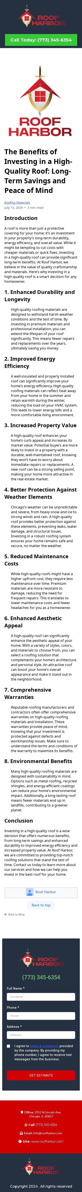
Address (14, 1026)
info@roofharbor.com (47, 1133)
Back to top (41, 905)
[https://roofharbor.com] (41, 16)
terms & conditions (44, 1046)
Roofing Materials (17, 202)
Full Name (16, 988)
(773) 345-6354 (42, 1125)
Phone (13, 1007)
